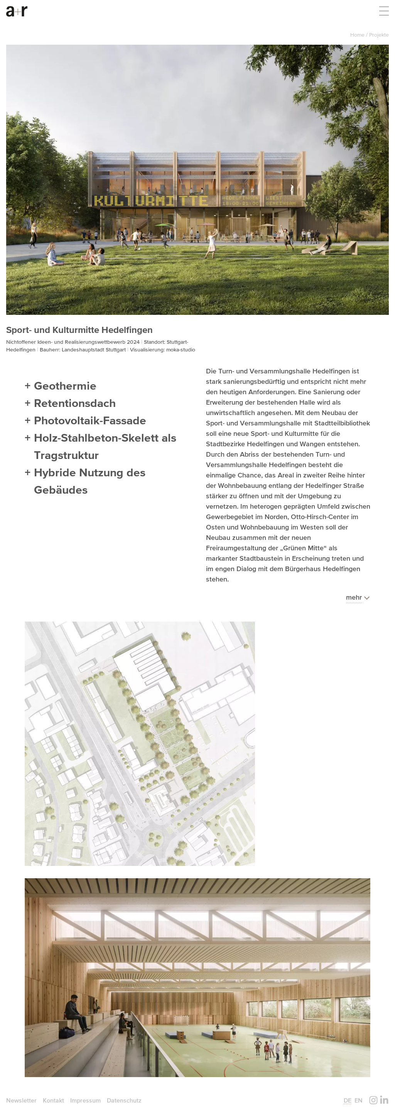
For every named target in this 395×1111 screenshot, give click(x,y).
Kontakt (53, 1100)
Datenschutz (124, 1100)
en (358, 1100)
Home (358, 35)
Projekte (379, 35)
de (347, 1100)
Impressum (85, 1100)
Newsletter (21, 1100)
